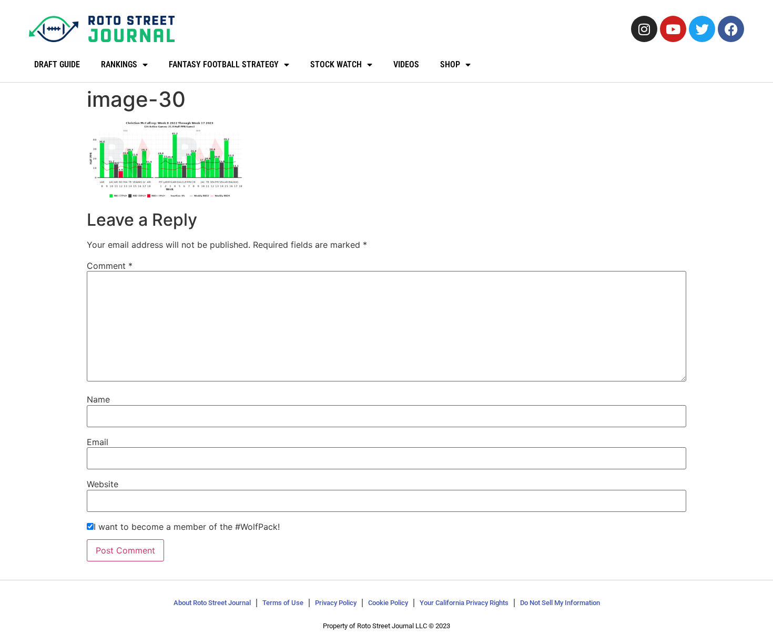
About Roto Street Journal (212, 603)
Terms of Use (282, 603)
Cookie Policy (388, 603)
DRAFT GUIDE (57, 64)
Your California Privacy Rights (464, 603)
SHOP (450, 64)
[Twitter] (702, 29)
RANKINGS (119, 64)
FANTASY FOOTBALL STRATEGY (224, 64)
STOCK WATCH (336, 64)
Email (97, 442)
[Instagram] (644, 29)
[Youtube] (673, 29)
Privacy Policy (336, 603)
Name (98, 399)
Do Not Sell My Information (560, 603)
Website (102, 484)
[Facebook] (731, 29)
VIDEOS (406, 64)
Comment (110, 265)
